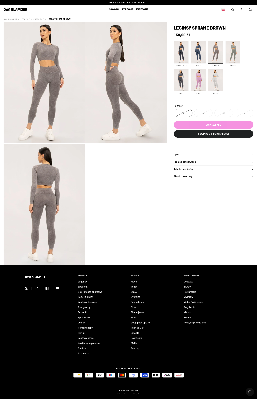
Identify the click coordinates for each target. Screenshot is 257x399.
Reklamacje (190, 291)
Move (134, 281)
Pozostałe (38, 19)
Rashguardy (84, 307)
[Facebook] (49, 288)
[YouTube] (57, 288)
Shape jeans (137, 312)
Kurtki (81, 333)
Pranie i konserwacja (185, 161)
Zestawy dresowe (87, 302)
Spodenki (83, 286)
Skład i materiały (183, 176)
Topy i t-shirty (85, 297)
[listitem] (181, 54)
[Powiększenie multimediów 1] (44, 82)
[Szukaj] (232, 9)
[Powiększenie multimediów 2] (126, 82)
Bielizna (82, 348)
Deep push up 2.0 (140, 322)
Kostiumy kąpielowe (89, 343)
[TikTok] (38, 288)
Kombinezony (85, 327)
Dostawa (188, 281)
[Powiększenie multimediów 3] (44, 204)
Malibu (134, 343)
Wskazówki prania (193, 302)
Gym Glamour (10, 19)
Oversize (135, 297)
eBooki (187, 312)
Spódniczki (84, 317)
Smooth (135, 333)
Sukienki (82, 312)
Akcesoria (83, 353)
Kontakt (188, 317)
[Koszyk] (250, 9)
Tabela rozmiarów (183, 169)
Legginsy (25, 19)
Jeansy (82, 322)
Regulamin (189, 307)
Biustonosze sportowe (90, 291)
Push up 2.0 (137, 327)
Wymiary (188, 297)
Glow (133, 307)
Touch (134, 286)
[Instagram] (28, 288)
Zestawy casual (86, 338)
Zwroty (187, 286)
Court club (136, 338)
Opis (176, 154)
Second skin (137, 302)
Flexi (133, 317)
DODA (134, 291)
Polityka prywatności (195, 322)
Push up (135, 348)
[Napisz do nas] (250, 392)
